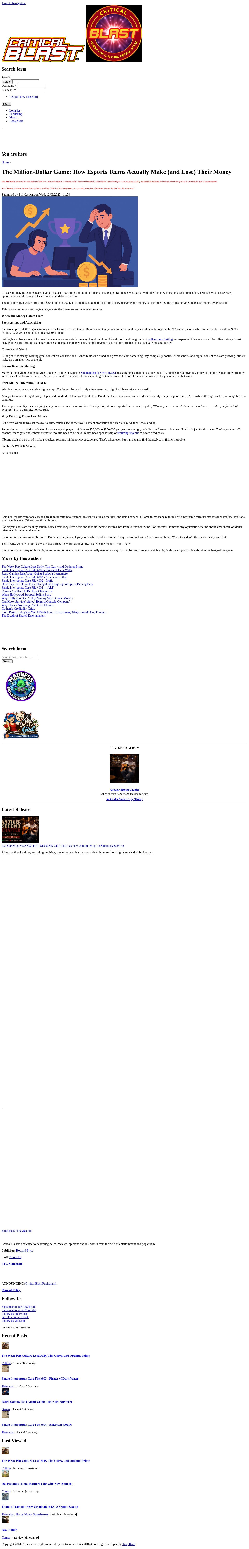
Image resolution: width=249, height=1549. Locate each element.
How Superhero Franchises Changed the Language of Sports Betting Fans (47, 584)
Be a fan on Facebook (15, 1317)
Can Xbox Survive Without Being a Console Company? (36, 601)
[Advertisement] (72, 138)
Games (6, 1409)
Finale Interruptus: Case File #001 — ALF (28, 587)
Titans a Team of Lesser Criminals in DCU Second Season (40, 1506)
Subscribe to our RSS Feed (18, 1306)
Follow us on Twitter (14, 1313)
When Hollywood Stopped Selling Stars (26, 594)
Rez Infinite (9, 1529)
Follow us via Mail (13, 1320)
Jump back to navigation (17, 1230)
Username (9, 85)
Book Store (16, 121)
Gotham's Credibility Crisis (18, 608)
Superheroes (40, 1514)
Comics (6, 1491)
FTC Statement (12, 1263)
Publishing (15, 114)
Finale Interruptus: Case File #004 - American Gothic (34, 577)
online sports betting (160, 339)
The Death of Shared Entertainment (23, 615)
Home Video (24, 1514)
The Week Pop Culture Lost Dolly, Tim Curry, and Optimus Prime (42, 566)
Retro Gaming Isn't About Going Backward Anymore (35, 573)
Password (9, 89)
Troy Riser (128, 1544)
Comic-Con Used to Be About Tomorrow (27, 591)
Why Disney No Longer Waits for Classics (28, 605)
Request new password (23, 96)
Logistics (14, 110)
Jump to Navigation (14, 3)
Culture (6, 1363)
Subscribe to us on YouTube (19, 1310)
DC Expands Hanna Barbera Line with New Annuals (37, 1483)
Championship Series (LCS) (98, 372)
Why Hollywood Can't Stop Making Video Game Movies (37, 598)
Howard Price (24, 1250)
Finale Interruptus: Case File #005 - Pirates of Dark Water (37, 570)
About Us (15, 1257)
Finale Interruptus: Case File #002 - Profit (27, 580)
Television (8, 1386)
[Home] (43, 60)
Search (6, 77)
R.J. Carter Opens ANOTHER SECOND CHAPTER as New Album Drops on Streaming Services (63, 845)
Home (5, 162)
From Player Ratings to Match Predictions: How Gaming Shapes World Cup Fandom (54, 612)
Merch (13, 117)
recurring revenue (128, 433)
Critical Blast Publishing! (40, 1283)
